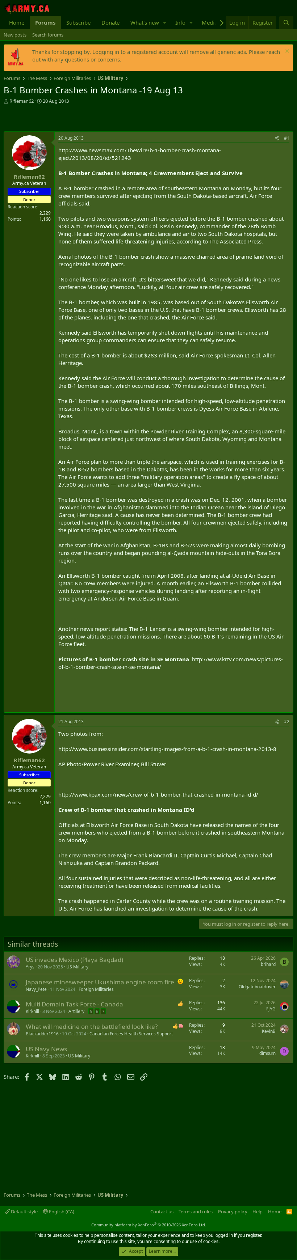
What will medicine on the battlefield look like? (92, 1026)
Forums (45, 22)
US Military (77, 967)
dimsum (267, 1053)
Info (180, 22)
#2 (286, 721)
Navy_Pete (36, 989)
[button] (165, 22)
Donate (110, 22)
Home (16, 22)
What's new (144, 22)
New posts (15, 34)
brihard (268, 964)
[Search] (286, 22)
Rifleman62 (21, 101)
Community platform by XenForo (148, 1224)
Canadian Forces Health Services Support (131, 1034)
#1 (286, 138)
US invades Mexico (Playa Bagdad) (74, 959)
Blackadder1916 (42, 1034)
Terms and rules (196, 1211)
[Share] (276, 138)
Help (257, 1211)
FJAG (271, 1009)
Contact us (161, 1211)
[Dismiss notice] (286, 52)
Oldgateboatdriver (257, 987)
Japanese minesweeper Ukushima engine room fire (100, 982)
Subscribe (78, 22)
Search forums (47, 34)
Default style (24, 1211)
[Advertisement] (88, 119)
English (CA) (61, 1211)
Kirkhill (32, 1011)
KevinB (269, 1031)
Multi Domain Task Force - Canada (74, 1004)
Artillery (76, 1011)
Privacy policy (232, 1211)
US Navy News (46, 1049)
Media (209, 22)
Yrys (30, 967)
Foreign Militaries (96, 989)
